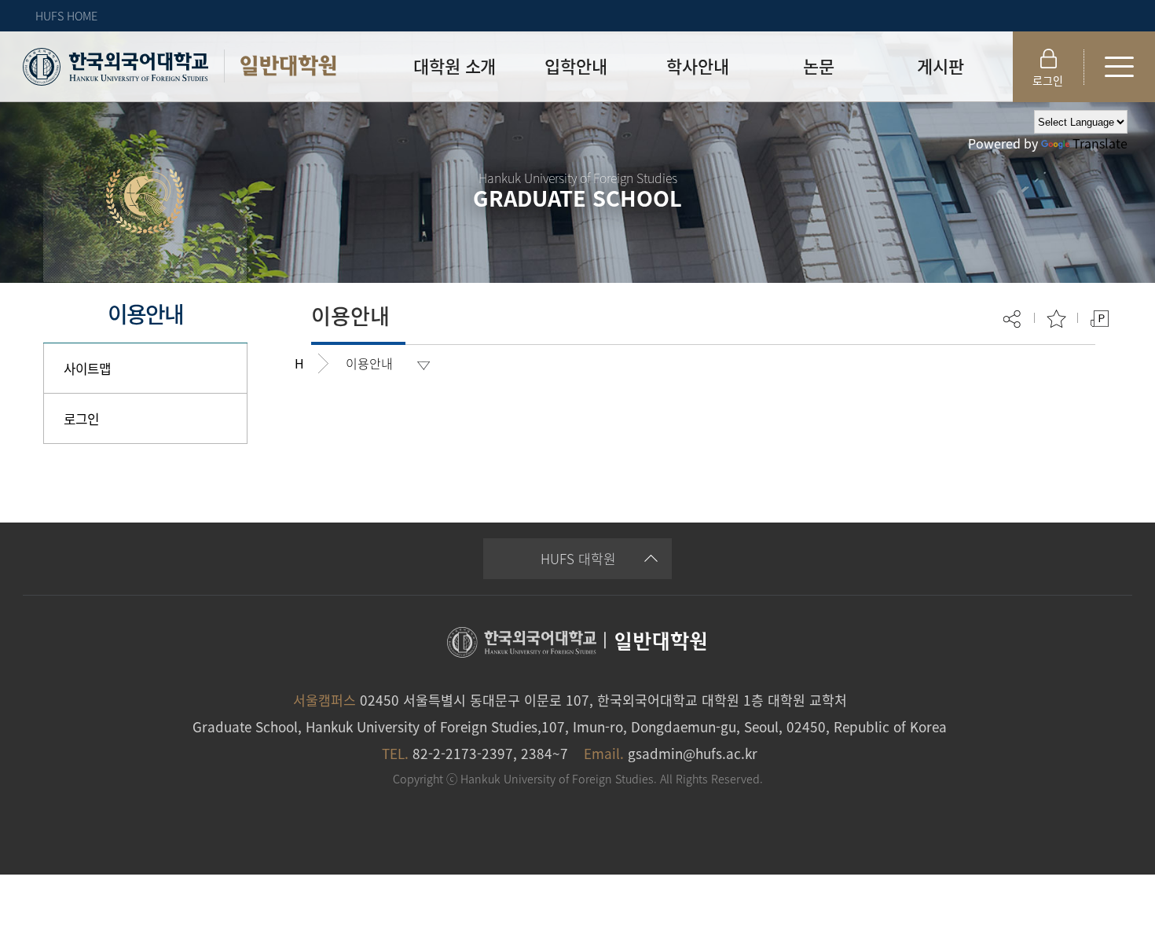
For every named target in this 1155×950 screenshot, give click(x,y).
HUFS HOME (66, 15)
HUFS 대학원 (578, 558)
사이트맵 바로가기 (1119, 66)
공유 (1013, 318)
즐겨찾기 (1056, 318)
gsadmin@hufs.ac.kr (692, 753)
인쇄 (1099, 318)
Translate (1100, 143)
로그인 (1047, 80)
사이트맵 (88, 368)
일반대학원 (288, 66)
